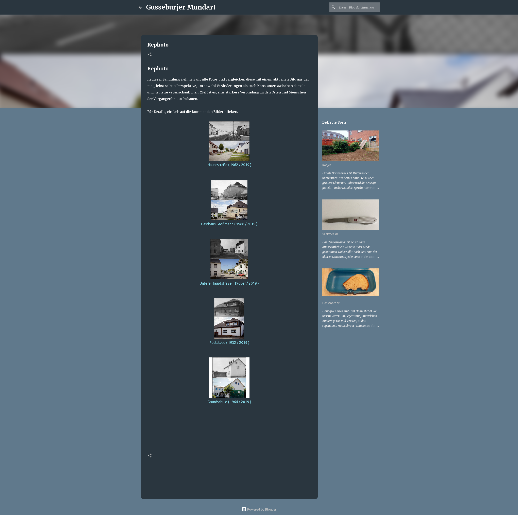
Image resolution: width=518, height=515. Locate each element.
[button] (149, 54)
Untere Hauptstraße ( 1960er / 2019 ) (229, 283)
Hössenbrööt (331, 303)
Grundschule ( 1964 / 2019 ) (229, 402)
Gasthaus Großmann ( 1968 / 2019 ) (229, 224)
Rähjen (326, 165)
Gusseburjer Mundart (181, 7)
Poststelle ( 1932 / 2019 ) (229, 342)
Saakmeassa (330, 234)
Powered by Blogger (261, 509)
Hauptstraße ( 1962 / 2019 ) (229, 165)
